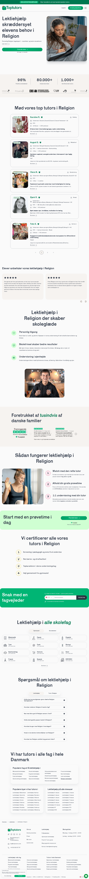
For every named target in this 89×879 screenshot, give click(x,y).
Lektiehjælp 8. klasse (53, 802)
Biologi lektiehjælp (18, 774)
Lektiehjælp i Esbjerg (18, 797)
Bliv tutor (29, 839)
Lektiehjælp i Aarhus (32, 792)
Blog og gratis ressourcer (49, 843)
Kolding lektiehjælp (72, 862)
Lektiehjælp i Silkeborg (33, 810)
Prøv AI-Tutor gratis (47, 840)
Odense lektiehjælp (51, 864)
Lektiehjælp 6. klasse (53, 800)
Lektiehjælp (12, 822)
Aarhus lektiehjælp (51, 862)
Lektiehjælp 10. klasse (54, 805)
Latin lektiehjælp (65, 776)
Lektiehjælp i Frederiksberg (20, 810)
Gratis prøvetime (31, 833)
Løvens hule (30, 843)
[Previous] (81, 301)
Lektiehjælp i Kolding (18, 805)
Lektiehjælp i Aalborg (33, 802)
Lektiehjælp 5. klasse (68, 797)
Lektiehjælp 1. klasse (68, 792)
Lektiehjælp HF (52, 807)
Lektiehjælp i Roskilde (19, 807)
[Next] (85, 301)
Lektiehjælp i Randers (33, 795)
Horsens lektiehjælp (72, 860)
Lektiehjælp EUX (66, 810)
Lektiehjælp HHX (52, 810)
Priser (28, 836)
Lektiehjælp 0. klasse (53, 792)
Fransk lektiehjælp (66, 771)
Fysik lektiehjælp (17, 776)
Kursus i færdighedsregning (49, 846)
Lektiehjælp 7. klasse (68, 800)
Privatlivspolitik (56, 877)
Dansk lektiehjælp (34, 771)
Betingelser (48, 877)
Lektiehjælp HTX (66, 807)
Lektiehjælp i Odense (18, 802)
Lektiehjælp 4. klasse (53, 797)
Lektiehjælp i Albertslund (34, 800)
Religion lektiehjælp (66, 779)
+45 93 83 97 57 (15, 847)
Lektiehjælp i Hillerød (33, 797)
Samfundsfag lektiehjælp (20, 779)
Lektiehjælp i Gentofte (19, 795)
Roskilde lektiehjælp (72, 867)
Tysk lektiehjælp (33, 776)
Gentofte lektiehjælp (72, 869)
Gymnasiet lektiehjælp (48, 836)
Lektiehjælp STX (66, 805)
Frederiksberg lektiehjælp (74, 864)
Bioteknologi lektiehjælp (51, 778)
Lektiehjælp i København (19, 792)
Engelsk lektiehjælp (34, 774)
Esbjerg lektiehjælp (51, 869)
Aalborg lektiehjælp (51, 867)
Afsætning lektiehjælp (51, 776)
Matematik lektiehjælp (19, 771)
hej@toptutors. (14, 843)
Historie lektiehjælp (50, 781)
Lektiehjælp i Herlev (18, 800)
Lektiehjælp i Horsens (33, 805)
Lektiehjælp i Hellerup (33, 807)
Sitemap (63, 877)
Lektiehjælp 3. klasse (68, 795)
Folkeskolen (45, 833)
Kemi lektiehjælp (65, 774)
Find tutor (4, 822)
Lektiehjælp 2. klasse (53, 795)
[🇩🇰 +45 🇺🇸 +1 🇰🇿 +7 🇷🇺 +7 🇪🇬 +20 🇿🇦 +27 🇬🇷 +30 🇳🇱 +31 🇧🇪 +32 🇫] (48, 597)
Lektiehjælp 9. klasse (68, 802)
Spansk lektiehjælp (34, 779)
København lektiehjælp (52, 860)
